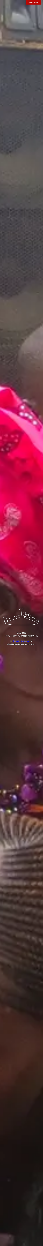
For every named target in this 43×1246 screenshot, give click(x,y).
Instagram (25, 641)
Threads (16, 641)
